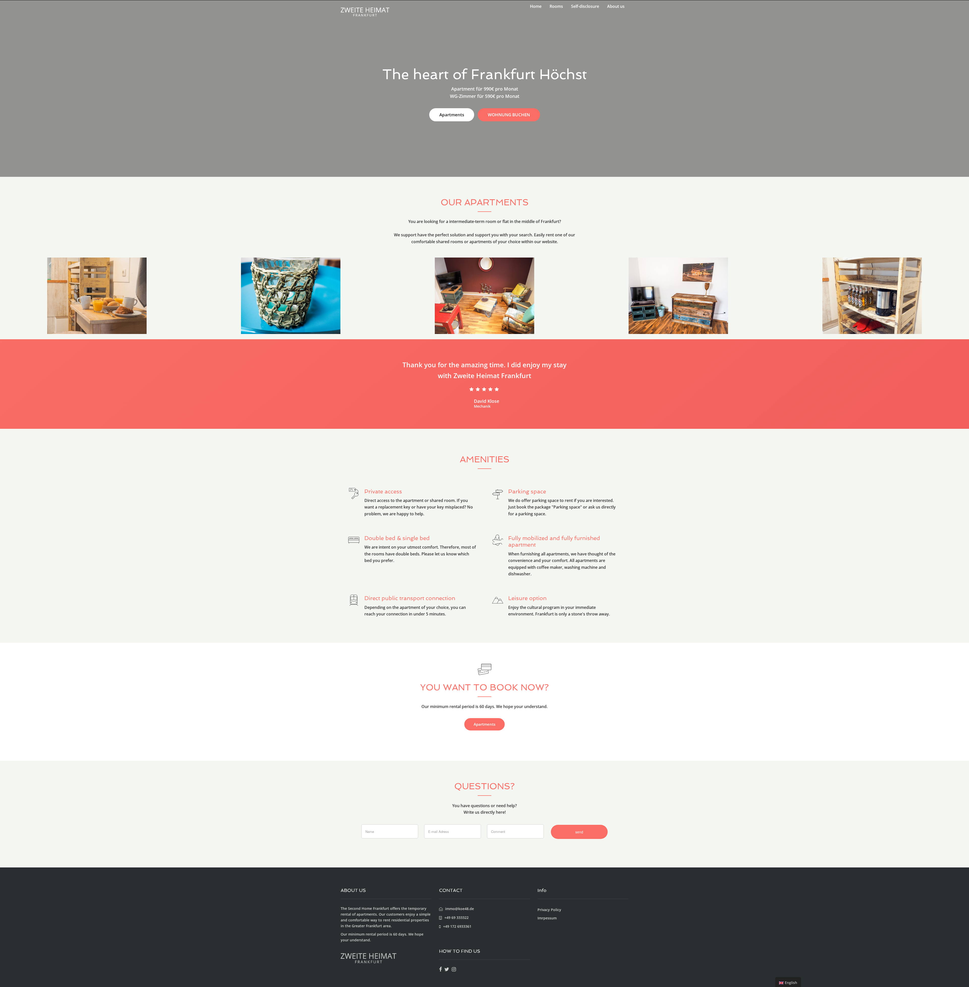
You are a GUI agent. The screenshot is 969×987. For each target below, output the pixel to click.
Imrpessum (547, 918)
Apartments (451, 115)
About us (616, 6)
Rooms (556, 6)
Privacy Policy (549, 909)
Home (536, 6)
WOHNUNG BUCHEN (509, 115)
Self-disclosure (585, 6)
